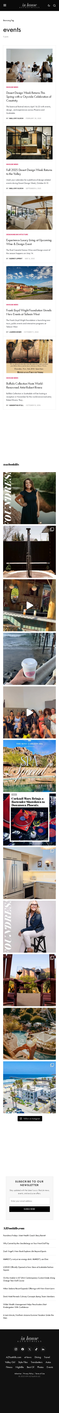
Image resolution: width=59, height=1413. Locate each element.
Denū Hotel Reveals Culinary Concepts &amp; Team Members (28, 1296)
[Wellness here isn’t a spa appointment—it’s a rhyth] (29, 552)
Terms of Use (40, 1373)
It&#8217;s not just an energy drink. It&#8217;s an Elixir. (26, 1259)
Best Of (30, 1367)
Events (50, 1367)
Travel (47, 1357)
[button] (4, 5)
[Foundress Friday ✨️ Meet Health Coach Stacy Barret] (29, 498)
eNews (27, 1357)
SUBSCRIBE (29, 1209)
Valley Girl (10, 1362)
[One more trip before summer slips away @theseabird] (29, 659)
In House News (12, 87)
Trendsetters (36, 1362)
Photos (40, 1367)
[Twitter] (29, 1349)
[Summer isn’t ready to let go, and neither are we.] (29, 1087)
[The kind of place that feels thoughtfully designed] (29, 605)
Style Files (23, 1362)
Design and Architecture (17, 234)
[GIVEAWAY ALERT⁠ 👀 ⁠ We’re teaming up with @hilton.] (29, 873)
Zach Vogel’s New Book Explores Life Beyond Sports (24, 1251)
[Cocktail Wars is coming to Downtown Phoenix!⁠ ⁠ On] (29, 820)
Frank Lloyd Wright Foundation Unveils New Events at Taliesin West (28, 312)
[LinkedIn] (43, 1349)
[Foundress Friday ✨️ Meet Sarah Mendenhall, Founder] (29, 927)
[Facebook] (22, 1349)
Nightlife (20, 1367)
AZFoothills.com (13, 1229)
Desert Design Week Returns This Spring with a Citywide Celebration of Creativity (28, 96)
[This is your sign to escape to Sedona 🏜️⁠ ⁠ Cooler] (29, 980)
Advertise (17, 1373)
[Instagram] (15, 1349)
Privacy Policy (28, 1373)
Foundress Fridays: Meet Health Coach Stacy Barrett (24, 1235)
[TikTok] (36, 1349)
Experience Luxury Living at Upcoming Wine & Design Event (29, 242)
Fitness (9, 1367)
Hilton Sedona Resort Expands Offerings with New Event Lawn (29, 1288)
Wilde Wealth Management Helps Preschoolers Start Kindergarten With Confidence (25, 1306)
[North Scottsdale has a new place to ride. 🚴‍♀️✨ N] (29, 712)
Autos (48, 1362)
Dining (38, 1357)
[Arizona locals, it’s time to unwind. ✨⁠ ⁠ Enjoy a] (29, 766)
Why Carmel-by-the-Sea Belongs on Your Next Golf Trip (26, 1243)
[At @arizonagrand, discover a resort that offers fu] (29, 1034)
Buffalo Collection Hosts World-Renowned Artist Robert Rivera (24, 385)
